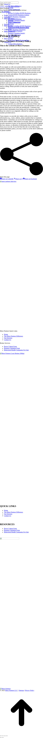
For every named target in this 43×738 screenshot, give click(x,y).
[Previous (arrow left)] (1, 737)
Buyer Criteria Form (10, 528)
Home (6, 510)
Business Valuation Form (12, 530)
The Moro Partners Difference (13, 512)
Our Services (8, 514)
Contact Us (7, 516)
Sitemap (21, 690)
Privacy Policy (29, 690)
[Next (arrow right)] (3, 737)
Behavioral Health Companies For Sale (16, 532)
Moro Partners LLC (11, 690)
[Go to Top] (21, 733)
